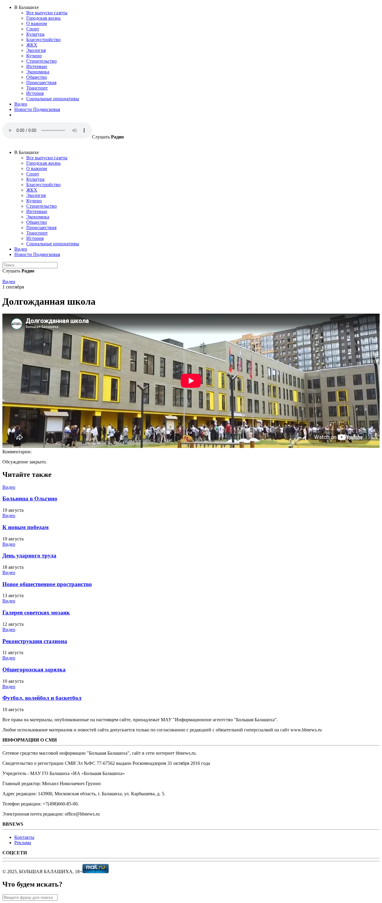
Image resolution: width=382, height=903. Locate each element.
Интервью (36, 66)
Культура (35, 34)
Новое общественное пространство (47, 584)
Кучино (34, 55)
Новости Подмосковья (37, 109)
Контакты (24, 837)
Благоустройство (43, 39)
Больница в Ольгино (29, 498)
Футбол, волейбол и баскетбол (41, 698)
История (35, 93)
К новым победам (25, 527)
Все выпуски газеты (46, 12)
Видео (20, 104)
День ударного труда (29, 555)
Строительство (41, 61)
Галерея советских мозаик (36, 612)
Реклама (22, 842)
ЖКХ (31, 44)
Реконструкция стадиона (34, 641)
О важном (36, 23)
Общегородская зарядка (34, 669)
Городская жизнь (43, 18)
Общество (36, 77)
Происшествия (41, 82)
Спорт (32, 28)
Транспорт (37, 87)
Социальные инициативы (52, 98)
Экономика (37, 71)
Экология (36, 50)
